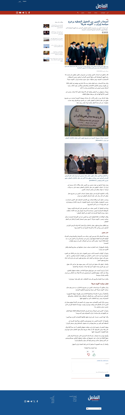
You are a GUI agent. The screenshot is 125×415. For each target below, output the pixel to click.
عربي (20, 1)
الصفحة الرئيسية (72, 396)
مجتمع (83, 12)
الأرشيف (74, 397)
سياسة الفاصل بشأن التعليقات (102, 360)
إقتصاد (89, 12)
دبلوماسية (103, 12)
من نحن (74, 399)
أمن (107, 12)
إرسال (107, 375)
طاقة (107, 19)
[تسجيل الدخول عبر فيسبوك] (107, 32)
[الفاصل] (101, 7)
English (24, 1)
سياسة (95, 12)
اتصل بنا (74, 400)
